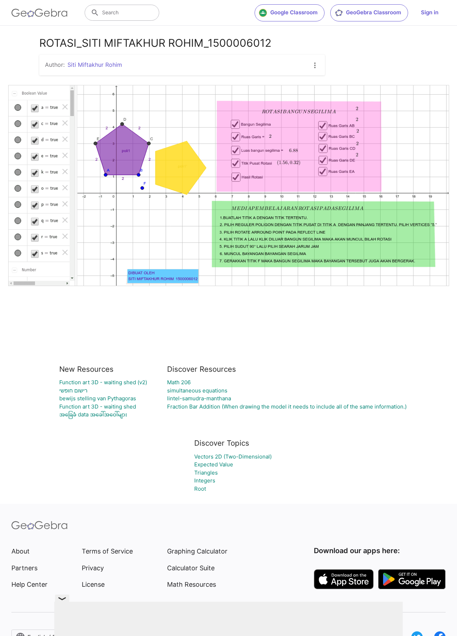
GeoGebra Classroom (373, 12)
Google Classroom (293, 12)
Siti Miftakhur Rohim (94, 64)
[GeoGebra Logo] (39, 13)
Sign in (429, 12)
